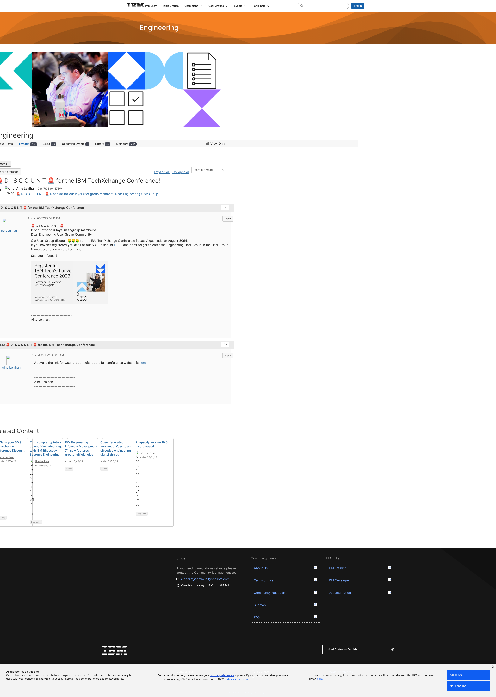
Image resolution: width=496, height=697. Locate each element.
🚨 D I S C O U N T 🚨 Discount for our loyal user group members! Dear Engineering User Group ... (88, 194)
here (143, 362)
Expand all (162, 172)
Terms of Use (263, 580)
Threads (27, 143)
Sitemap (260, 605)
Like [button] (225, 207)
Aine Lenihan (11, 367)
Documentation (339, 593)
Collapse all (180, 172)
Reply (228, 218)
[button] (194, 6)
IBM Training (337, 568)
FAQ (257, 617)
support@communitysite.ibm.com (205, 579)
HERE (118, 245)
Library (102, 143)
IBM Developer (339, 580)
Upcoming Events (75, 143)
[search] (302, 6)
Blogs (49, 143)
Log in (358, 5)
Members (125, 143)
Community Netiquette (270, 593)
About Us (261, 568)
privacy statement (237, 679)
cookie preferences (222, 675)
